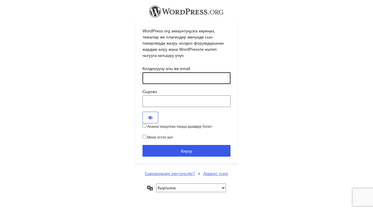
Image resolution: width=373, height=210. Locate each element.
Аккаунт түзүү (215, 174)
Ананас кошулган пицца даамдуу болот (179, 127)
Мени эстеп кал (159, 137)
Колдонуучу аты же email (166, 68)
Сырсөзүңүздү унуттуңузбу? (170, 174)
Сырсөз (149, 91)
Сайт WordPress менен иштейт (186, 13)
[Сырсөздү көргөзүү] (150, 117)
